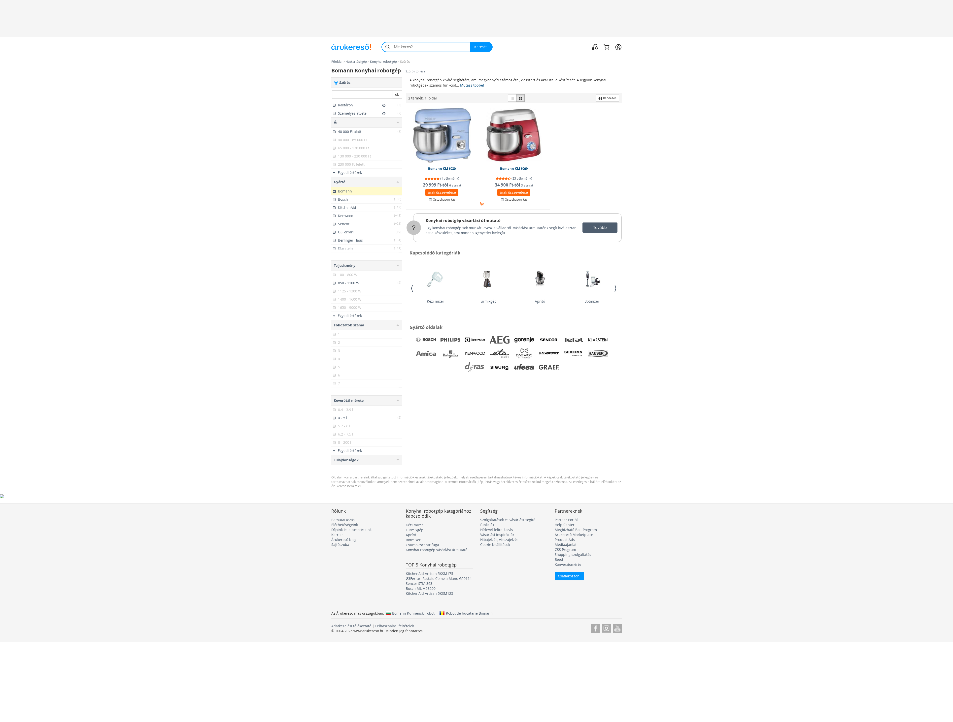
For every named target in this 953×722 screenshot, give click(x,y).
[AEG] (500, 340)
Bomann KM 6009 (514, 168)
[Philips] (450, 340)
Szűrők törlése (415, 71)
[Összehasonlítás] (595, 47)
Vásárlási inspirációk (497, 534)
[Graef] (549, 367)
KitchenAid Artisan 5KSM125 (429, 593)
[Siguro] (500, 367)
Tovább (600, 227)
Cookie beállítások (495, 544)
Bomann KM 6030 (442, 168)
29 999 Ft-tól (442, 185)
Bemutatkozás (343, 519)
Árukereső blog (343, 539)
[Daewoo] (524, 353)
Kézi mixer (435, 301)
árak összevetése (442, 192)
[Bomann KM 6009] (514, 135)
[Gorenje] (524, 340)
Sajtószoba (340, 544)
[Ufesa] (524, 367)
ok (397, 94)
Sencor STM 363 (419, 583)
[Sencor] (549, 340)
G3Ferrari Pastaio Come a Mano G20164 (439, 578)
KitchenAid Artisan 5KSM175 (429, 573)
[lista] (512, 98)
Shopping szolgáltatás (573, 554)
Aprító (540, 301)
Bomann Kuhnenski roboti (414, 613)
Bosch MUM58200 (421, 588)
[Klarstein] (598, 340)
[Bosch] (426, 340)
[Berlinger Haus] (450, 353)
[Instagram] (606, 627)
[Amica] (426, 353)
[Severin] (573, 353)
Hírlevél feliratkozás (496, 529)
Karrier (337, 534)
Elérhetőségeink (344, 524)
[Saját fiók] (618, 47)
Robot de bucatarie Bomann (469, 613)
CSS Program (565, 549)
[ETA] (500, 353)
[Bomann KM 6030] (442, 135)
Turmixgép (488, 301)
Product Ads (565, 539)
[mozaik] (520, 98)
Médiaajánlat (566, 544)
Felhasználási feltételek (394, 626)
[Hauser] (598, 353)
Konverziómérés (568, 564)
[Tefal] (573, 340)
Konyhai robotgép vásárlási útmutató (463, 220)
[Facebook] (595, 627)
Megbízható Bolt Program (576, 529)
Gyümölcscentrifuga (422, 544)
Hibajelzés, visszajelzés (499, 539)
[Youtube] (617, 627)
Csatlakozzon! (569, 576)
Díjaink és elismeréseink (351, 529)
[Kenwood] (475, 353)
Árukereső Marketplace (574, 534)
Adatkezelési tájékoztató (351, 626)
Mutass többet (472, 85)
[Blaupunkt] (549, 353)
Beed (559, 559)
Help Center (565, 524)
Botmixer (591, 301)
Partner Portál (566, 519)
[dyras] (475, 367)
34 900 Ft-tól (514, 185)
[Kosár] (606, 47)
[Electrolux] (475, 340)
